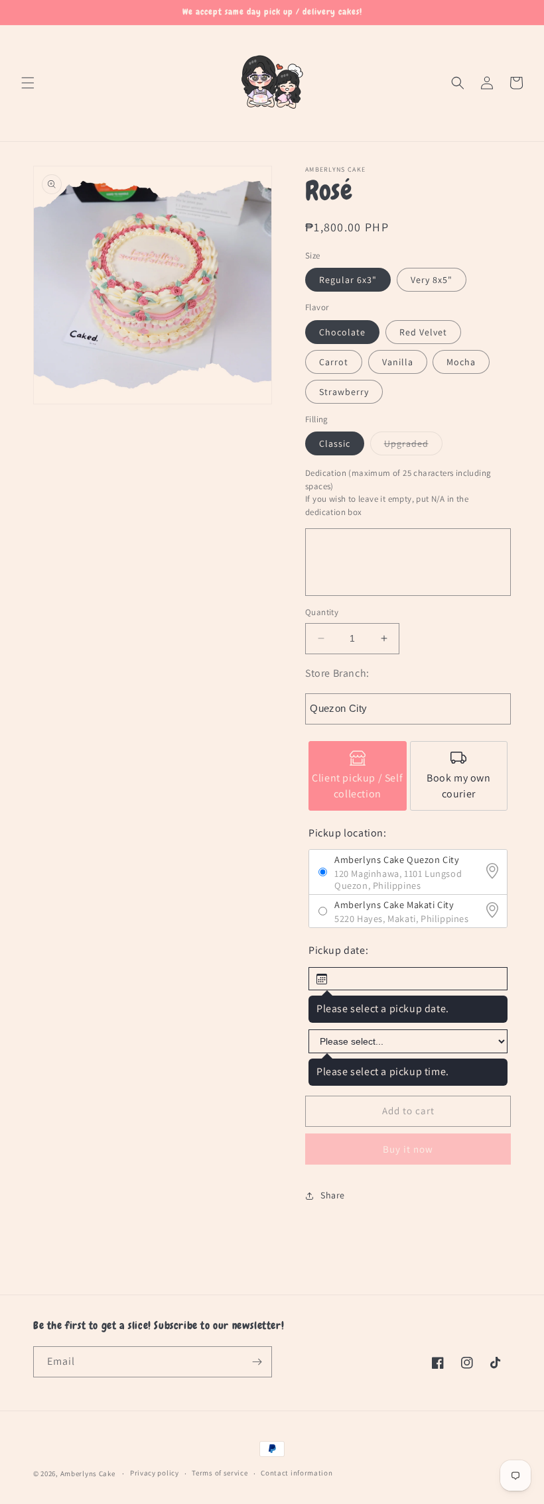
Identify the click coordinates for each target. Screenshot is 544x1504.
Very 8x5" (431, 280)
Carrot (333, 362)
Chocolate (342, 332)
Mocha (461, 362)
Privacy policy (154, 1472)
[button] (27, 82)
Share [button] (332, 1195)
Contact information (296, 1472)
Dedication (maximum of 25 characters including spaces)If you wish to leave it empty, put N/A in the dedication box (398, 492)
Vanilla (397, 362)
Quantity (321, 612)
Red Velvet (423, 332)
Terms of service (219, 1472)
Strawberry (344, 392)
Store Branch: (337, 673)
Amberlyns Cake (87, 1473)
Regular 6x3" (348, 280)
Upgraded (413, 446)
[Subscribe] (256, 1361)
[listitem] (357, 776)
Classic (334, 443)
